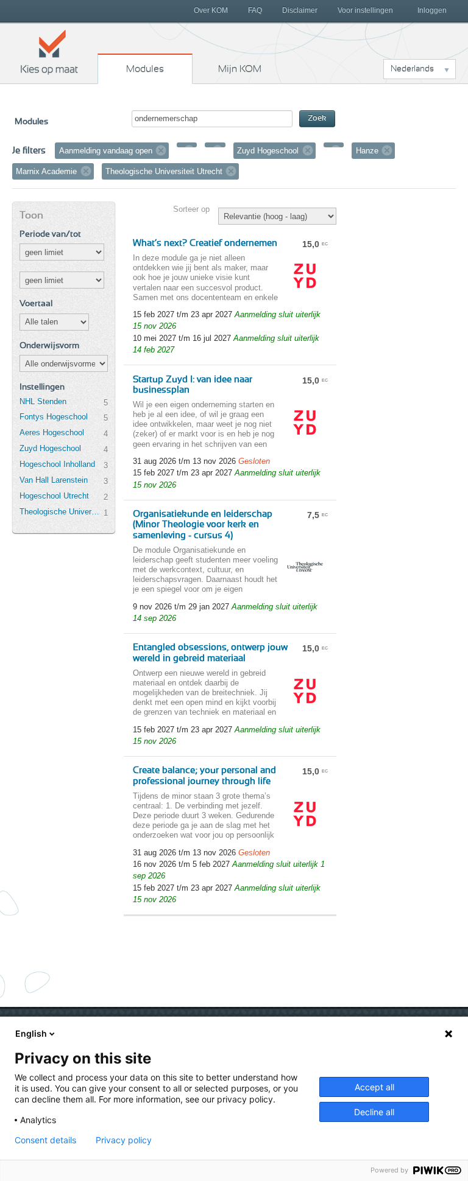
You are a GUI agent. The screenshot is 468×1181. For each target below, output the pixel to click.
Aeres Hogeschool (52, 432)
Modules (145, 69)
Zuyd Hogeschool (50, 448)
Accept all (374, 1087)
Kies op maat (49, 51)
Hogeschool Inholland (57, 464)
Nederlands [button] (412, 69)
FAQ (255, 10)
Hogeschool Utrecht (54, 495)
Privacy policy (124, 1140)
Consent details (45, 1140)
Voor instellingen (365, 10)
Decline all (374, 1112)
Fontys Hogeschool (54, 416)
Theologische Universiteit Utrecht (62, 511)
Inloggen (432, 10)
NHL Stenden (43, 401)
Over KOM (211, 10)
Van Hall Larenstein (54, 480)
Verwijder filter (161, 150)
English (31, 1033)
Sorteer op (191, 209)
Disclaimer (299, 10)
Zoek (317, 118)
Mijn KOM (239, 69)
